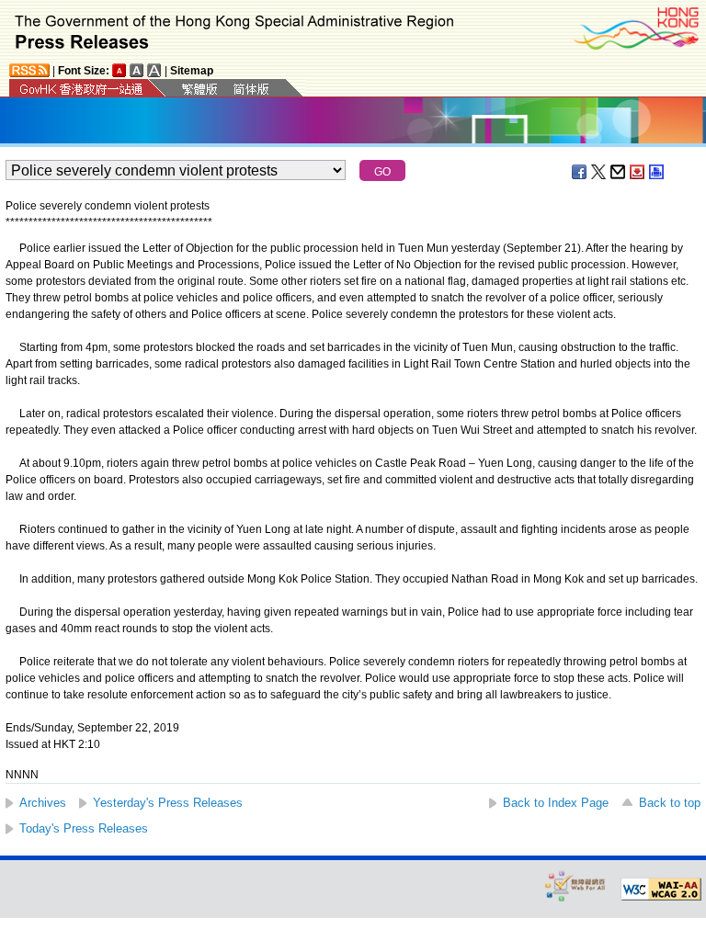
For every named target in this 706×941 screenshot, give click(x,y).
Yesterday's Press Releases (168, 803)
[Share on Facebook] (580, 171)
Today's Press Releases (83, 828)
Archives (42, 803)
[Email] (618, 171)
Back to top (669, 803)
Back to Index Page (556, 803)
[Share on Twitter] (599, 171)
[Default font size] (119, 70)
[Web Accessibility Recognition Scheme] (575, 885)
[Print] (657, 171)
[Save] (638, 171)
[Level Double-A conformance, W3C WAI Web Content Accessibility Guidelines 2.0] (661, 889)
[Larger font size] (137, 70)
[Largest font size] (154, 70)
